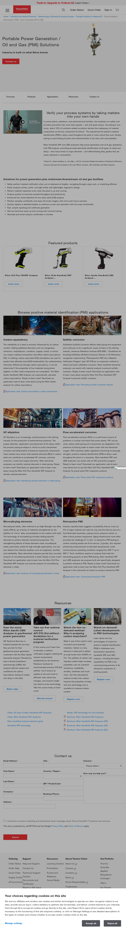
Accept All (91, 923)
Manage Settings (13, 923)
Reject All (112, 923)
